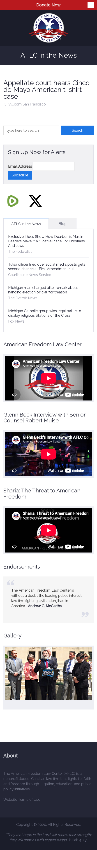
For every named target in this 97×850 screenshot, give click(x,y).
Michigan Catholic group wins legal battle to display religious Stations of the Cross (44, 313)
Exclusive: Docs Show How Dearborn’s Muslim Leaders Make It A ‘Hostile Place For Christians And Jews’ (46, 241)
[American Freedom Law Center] (48, 28)
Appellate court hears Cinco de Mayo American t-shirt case (46, 89)
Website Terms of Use (21, 799)
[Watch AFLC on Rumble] (13, 201)
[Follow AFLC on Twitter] (35, 201)
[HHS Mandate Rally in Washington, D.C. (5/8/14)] (48, 673)
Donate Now (48, 4)
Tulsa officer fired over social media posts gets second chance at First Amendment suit (46, 266)
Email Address (20, 166)
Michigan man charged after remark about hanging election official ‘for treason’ (43, 290)
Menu (91, 5)
